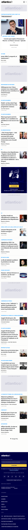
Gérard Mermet (4, 94)
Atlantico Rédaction (5, 432)
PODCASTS (3, 506)
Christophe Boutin (4, 418)
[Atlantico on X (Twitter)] (8, 476)
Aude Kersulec (4, 342)
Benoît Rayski (3, 233)
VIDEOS (2, 504)
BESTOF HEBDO (4, 509)
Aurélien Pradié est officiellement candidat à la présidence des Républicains (10, 217)
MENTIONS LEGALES (8, 516)
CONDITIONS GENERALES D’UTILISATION (9, 526)
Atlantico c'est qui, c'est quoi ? (8, 487)
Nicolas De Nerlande (14, 45)
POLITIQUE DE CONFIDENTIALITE (18, 518)
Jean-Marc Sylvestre (5, 108)
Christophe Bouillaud (5, 321)
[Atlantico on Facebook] (12, 476)
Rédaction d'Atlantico (5, 143)
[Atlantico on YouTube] (23, 476)
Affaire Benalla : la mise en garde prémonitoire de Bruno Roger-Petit (9, 428)
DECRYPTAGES (4, 496)
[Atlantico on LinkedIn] (15, 476)
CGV (2, 516)
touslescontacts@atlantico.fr (14, 480)
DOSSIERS (3, 499)
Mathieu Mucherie (4, 404)
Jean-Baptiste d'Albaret (6, 276)
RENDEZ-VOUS (4, 501)
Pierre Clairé (3, 60)
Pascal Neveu (3, 370)
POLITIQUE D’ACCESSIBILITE (7, 521)
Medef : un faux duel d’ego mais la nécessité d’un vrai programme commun (9, 104)
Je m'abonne (14, 186)
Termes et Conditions (14, 470)
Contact (16, 488)
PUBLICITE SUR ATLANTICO (19, 516)
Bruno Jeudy (3, 354)
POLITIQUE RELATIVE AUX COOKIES (8, 524)
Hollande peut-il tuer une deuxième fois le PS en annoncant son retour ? (9, 414)
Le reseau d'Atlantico (6, 488)
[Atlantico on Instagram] (19, 476)
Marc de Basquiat (13, 404)
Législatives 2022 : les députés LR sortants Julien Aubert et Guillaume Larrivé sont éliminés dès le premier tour (9, 246)
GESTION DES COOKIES (6, 518)
